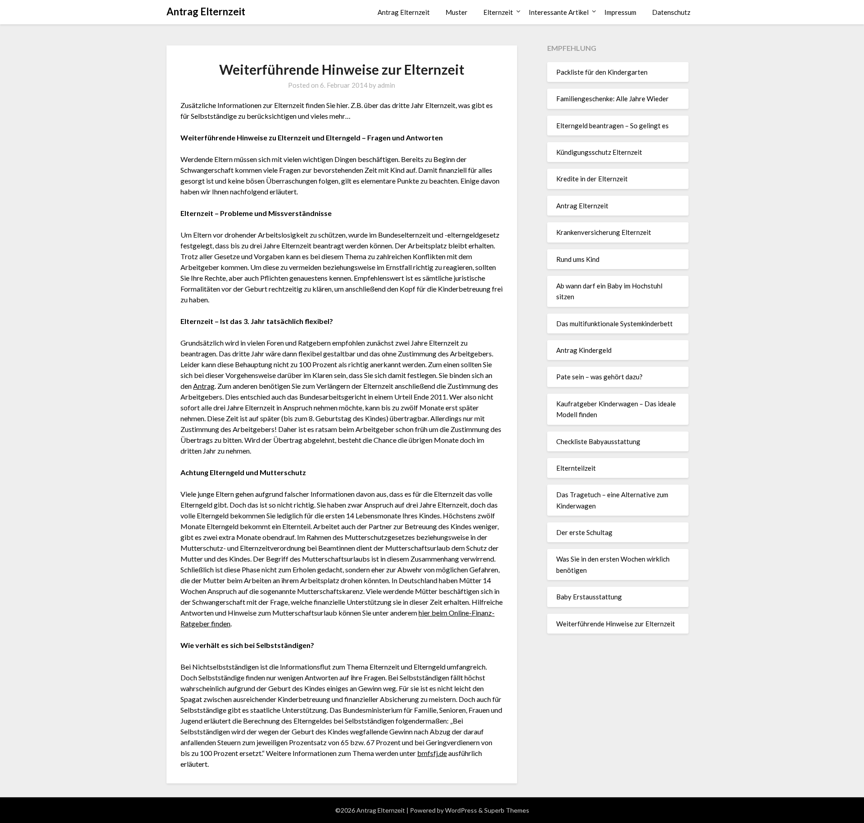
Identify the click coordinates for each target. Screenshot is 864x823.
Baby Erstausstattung (589, 597)
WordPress (461, 810)
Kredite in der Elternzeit (592, 179)
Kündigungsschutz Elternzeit (599, 152)
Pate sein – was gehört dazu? (599, 377)
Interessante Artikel (559, 12)
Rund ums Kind (577, 259)
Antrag (204, 386)
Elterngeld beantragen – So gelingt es (612, 125)
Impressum (620, 12)
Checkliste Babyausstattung (598, 441)
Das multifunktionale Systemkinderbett (614, 323)
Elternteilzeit (576, 468)
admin (386, 85)
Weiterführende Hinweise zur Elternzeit (615, 624)
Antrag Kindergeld (584, 350)
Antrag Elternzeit (205, 11)
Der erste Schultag (584, 532)
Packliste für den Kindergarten (602, 72)
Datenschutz (671, 12)
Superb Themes (506, 810)
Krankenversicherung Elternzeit (603, 232)
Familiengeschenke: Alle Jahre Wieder (612, 98)
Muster (457, 12)
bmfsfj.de (432, 753)
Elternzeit (498, 12)
